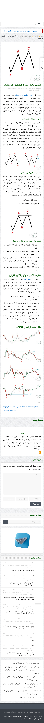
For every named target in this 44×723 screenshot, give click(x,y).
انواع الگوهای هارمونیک (23, 95)
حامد (30, 88)
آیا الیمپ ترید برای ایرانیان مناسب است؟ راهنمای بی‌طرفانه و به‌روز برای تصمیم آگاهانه (18, 593)
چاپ (36, 90)
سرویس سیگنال (18, 670)
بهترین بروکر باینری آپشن (12, 716)
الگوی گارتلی (26, 279)
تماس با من (21, 719)
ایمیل (30, 90)
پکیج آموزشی (29, 670)
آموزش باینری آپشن (20, 691)
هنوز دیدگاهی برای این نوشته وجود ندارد (16, 88)
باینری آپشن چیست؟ (30, 716)
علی (33, 575)
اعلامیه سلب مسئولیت (34, 719)
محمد (32, 645)
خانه (40, 716)
